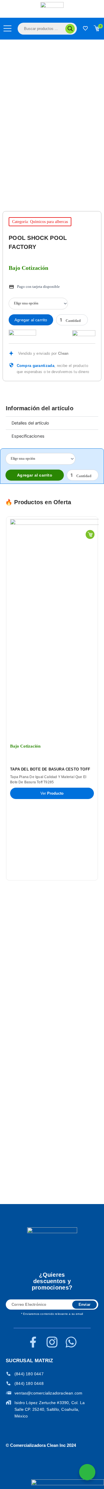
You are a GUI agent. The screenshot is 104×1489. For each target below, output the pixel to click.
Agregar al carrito (30, 320)
